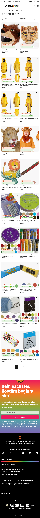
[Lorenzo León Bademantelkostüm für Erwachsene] (29, 70)
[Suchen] (31, 5)
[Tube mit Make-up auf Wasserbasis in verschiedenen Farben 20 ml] (29, 240)
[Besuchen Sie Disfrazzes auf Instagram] (10, 453)
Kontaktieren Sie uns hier (8, 485)
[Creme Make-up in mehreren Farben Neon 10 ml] (10, 275)
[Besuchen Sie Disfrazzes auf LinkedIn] (36, 453)
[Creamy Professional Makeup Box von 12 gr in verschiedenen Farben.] (29, 344)
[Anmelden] (34, 5)
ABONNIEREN (20, 417)
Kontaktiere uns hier (7, 476)
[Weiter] (27, 367)
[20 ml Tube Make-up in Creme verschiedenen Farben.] (10, 344)
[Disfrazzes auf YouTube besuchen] (23, 453)
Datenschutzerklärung (7, 428)
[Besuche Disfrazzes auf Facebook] (3, 453)
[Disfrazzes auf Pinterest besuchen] (30, 453)
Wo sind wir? (5, 494)
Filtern (5, 18)
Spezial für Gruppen (8, 464)
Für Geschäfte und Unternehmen (12, 469)
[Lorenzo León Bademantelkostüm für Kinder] (29, 104)
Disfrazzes (22, 515)
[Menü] (2, 6)
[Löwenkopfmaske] (10, 139)
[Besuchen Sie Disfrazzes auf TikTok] (16, 453)
